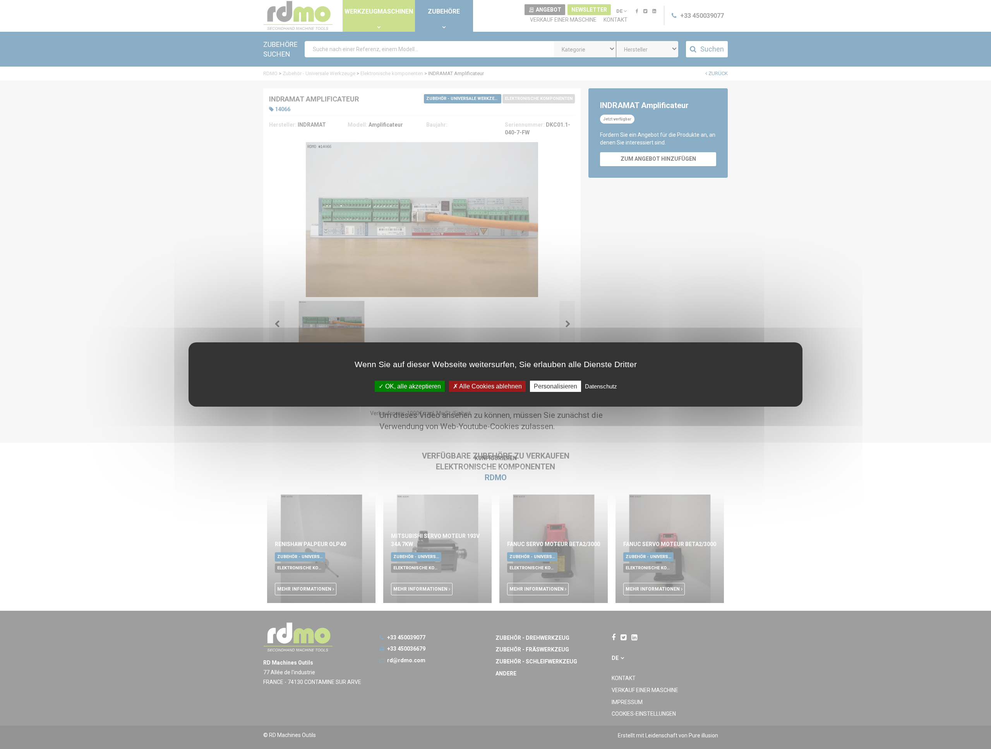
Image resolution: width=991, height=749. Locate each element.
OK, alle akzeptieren (412, 386)
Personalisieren (555, 386)
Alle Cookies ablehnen (490, 386)
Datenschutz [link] (601, 386)
